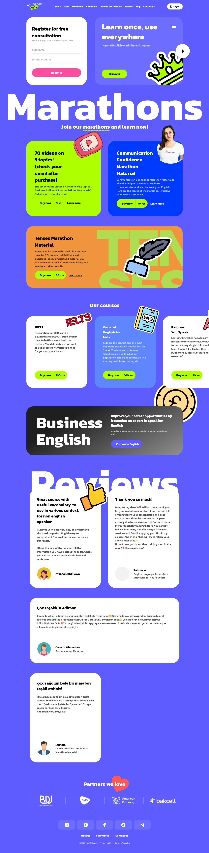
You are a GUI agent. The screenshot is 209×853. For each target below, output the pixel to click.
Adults (58, 6)
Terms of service (122, 843)
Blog (138, 6)
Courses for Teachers (111, 6)
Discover (114, 74)
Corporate (91, 6)
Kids (66, 6)
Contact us (149, 6)
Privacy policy (106, 843)
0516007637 (66, 40)
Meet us (129, 6)
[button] (174, 27)
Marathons (77, 6)
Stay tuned (102, 835)
